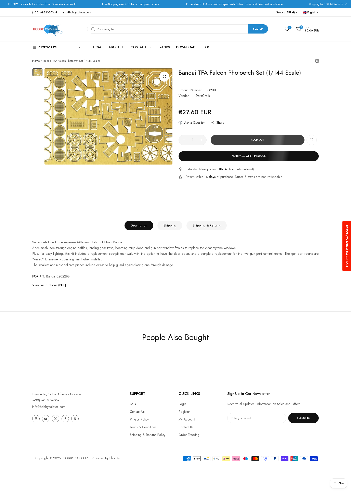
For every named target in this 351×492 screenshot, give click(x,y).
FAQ (133, 404)
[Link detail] (36, 418)
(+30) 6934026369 (46, 400)
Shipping (170, 225)
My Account (187, 419)
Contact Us (137, 411)
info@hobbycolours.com (48, 406)
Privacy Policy (139, 419)
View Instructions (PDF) (49, 285)
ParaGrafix (203, 95)
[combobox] (177, 29)
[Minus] (183, 140)
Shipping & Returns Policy (147, 434)
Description (139, 225)
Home (36, 61)
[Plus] (201, 140)
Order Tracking (189, 434)
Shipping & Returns (207, 225)
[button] (312, 140)
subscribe (303, 418)
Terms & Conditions (143, 427)
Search (258, 29)
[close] (346, 4)
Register (184, 411)
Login (182, 404)
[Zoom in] (164, 77)
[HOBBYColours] (47, 29)
